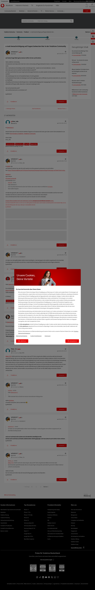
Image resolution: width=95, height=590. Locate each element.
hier (42, 296)
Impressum (47, 336)
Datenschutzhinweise (21, 336)
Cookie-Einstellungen (36, 336)
